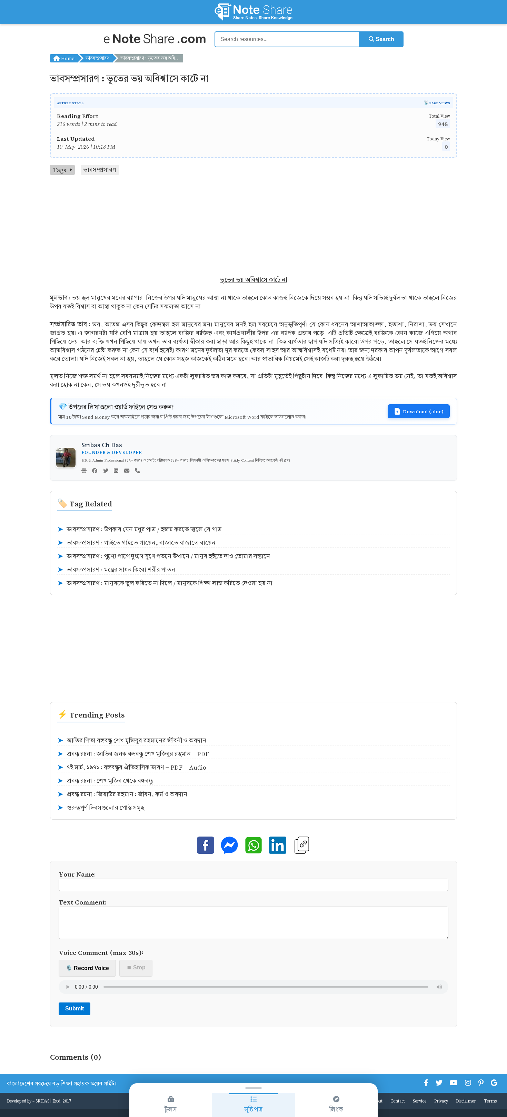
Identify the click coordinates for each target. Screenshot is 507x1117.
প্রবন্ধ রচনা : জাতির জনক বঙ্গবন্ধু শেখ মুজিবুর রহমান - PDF (133, 754)
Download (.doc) (423, 411)
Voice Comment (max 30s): (101, 952)
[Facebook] (94, 471)
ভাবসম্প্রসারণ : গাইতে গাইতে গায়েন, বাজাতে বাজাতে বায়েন (136, 542)
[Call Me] (137, 471)
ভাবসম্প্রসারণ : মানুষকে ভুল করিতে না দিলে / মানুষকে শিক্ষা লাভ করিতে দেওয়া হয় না (164, 583)
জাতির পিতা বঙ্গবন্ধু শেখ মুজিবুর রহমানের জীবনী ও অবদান (131, 740)
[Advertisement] (253, 226)
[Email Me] (126, 471)
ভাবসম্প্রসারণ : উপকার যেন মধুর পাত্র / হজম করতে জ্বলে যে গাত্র (139, 529)
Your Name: (77, 874)
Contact (397, 1101)
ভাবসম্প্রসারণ (97, 58)
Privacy (441, 1101)
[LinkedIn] (116, 471)
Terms (490, 1101)
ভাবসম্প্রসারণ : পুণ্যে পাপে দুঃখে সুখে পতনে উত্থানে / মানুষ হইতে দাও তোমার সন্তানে (163, 556)
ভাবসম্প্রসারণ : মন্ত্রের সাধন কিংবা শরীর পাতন (116, 569)
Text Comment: (83, 902)
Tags (59, 170)
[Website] (84, 471)
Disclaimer (466, 1101)
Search (384, 39)
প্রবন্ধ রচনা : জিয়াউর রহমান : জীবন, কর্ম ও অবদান (122, 794)
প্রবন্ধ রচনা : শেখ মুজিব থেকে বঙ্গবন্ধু (105, 781)
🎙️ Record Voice (87, 968)
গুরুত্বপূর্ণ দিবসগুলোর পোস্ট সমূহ (100, 807)
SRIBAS (42, 1101)
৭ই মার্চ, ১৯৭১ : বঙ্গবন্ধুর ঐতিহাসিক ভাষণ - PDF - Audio (131, 767)
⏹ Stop (136, 967)
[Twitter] (105, 471)
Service (419, 1101)
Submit (74, 1008)
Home (67, 58)
